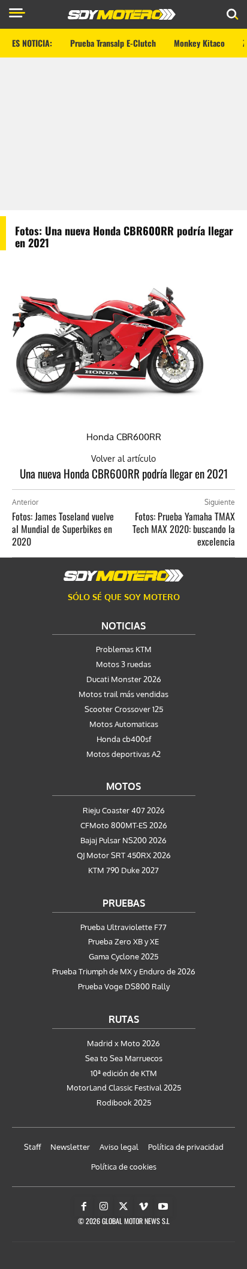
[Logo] (122, 14)
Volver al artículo (123, 458)
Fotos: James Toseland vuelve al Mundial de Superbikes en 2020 (63, 529)
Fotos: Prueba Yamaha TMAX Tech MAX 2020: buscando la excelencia (183, 529)
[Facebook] (84, 1206)
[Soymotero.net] (123, 576)
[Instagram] (103, 1206)
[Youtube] (163, 1206)
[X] (123, 1206)
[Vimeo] (143, 1206)
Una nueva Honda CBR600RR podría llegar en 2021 (124, 473)
